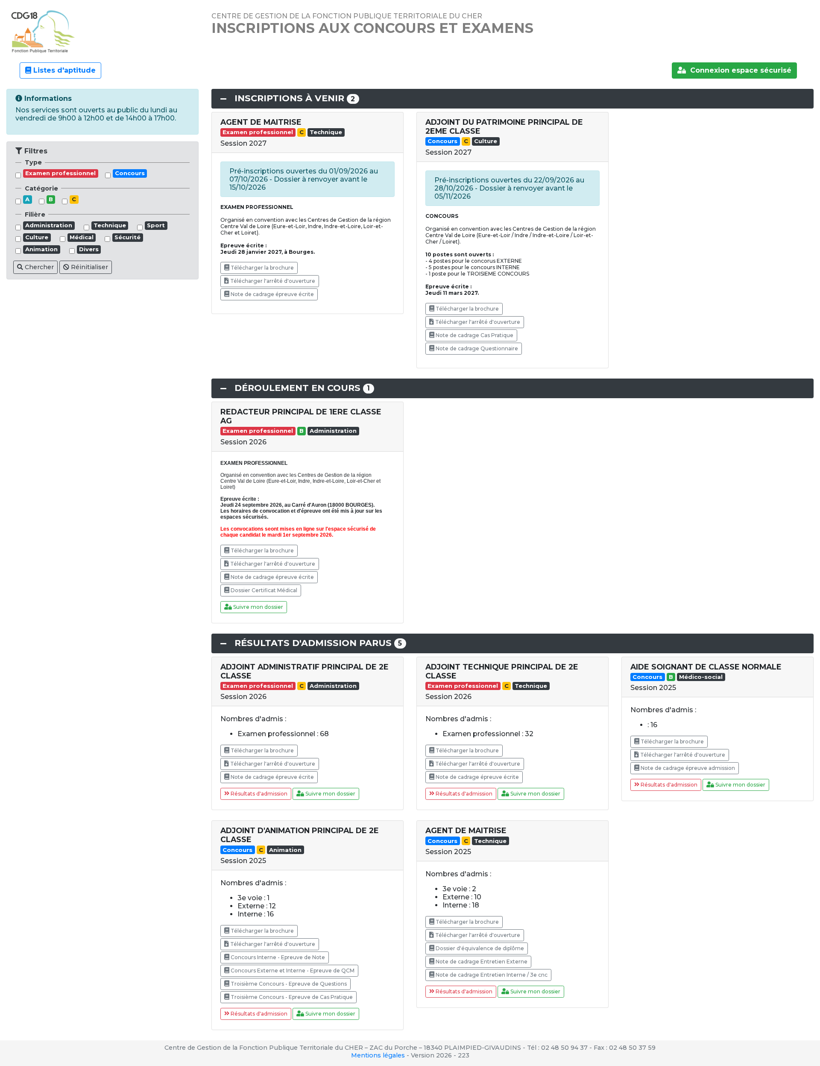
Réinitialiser (88, 267)
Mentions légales (378, 1055)
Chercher (38, 267)
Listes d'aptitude (63, 70)
